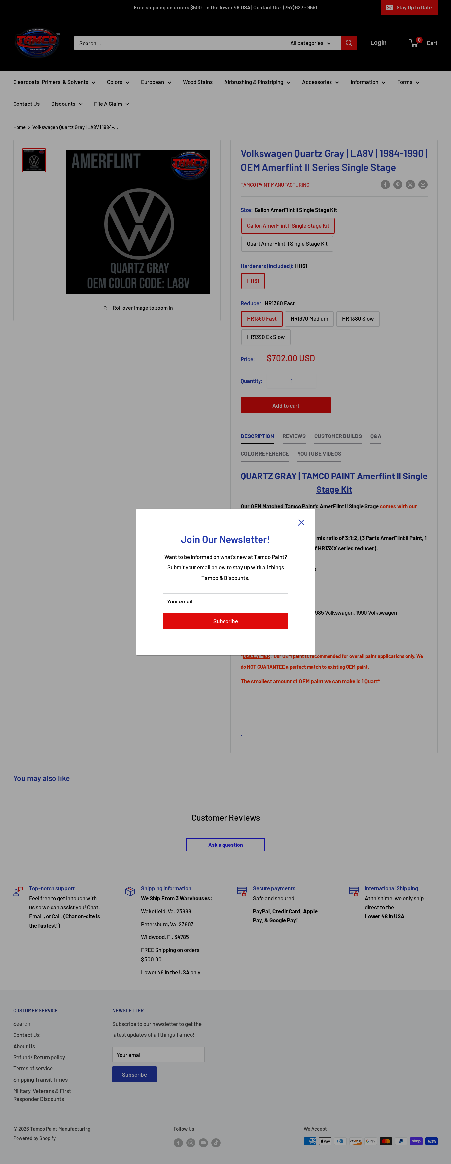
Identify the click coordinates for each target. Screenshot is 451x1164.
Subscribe (225, 621)
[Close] (301, 522)
